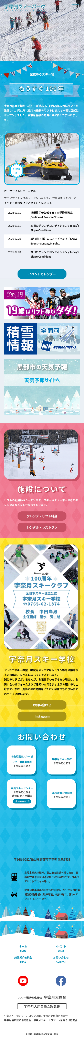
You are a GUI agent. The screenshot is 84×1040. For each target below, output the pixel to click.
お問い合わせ (42, 705)
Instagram (42, 716)
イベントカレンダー (42, 274)
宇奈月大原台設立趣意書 (42, 1006)
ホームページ (22, 801)
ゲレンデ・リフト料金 (42, 516)
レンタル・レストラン (42, 527)
